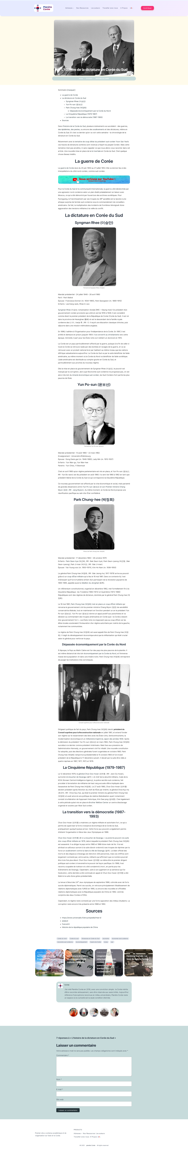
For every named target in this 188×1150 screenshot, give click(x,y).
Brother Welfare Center (98, 802)
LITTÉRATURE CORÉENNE (75, 952)
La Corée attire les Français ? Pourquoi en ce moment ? (49, 959)
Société (46, 952)
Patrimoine (129, 952)
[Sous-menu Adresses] (73, 8)
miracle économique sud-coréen (85, 375)
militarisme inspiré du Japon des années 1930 (104, 739)
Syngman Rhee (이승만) (76, 101)
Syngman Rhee (64, 310)
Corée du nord (62, 938)
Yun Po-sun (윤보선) (74, 104)
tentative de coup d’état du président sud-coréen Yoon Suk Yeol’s (102, 142)
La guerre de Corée (70, 95)
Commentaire (62, 1055)
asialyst (65, 921)
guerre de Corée (67, 168)
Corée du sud (74, 938)
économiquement (81, 942)
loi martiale (96, 151)
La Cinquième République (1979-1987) (81, 114)
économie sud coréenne (65, 942)
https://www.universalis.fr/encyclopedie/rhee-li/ (81, 918)
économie (106, 938)
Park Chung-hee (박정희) (76, 108)
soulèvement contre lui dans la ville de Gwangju (85, 851)
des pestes (75, 129)
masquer (71, 90)
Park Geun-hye (72, 561)
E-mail (59, 1089)
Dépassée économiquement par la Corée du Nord (90, 111)
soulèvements (98, 129)
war (112, 942)
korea (81, 78)
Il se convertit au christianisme (106, 335)
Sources (65, 120)
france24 (66, 924)
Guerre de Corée (95, 942)
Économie (110, 952)
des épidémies (64, 129)
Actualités (40, 952)
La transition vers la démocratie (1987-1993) (84, 117)
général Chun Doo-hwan (88, 774)
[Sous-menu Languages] (132, 8)
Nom (59, 1079)
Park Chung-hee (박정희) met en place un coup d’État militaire (96, 604)
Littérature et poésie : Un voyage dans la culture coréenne (78, 959)
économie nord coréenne (120, 938)
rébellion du (90, 583)
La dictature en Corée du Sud (74, 98)
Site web (59, 1099)
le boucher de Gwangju (76, 777)
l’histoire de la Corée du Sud (74, 126)
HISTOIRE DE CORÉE (102, 78)
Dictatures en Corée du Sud (90, 938)
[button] (147, 8)
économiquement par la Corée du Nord (100, 653)
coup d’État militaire (75, 576)
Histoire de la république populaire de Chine (80, 927)
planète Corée (90, 1145)
